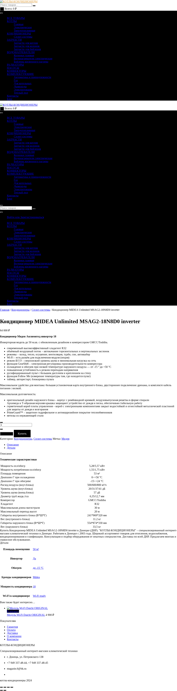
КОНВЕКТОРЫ (16, 70)
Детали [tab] (11, 447)
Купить (22, 433)
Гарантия (12, 626)
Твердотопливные (24, 30)
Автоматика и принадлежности (32, 77)
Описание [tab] (13, 444)
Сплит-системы (23, 36)
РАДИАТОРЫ (15, 64)
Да (34, 558)
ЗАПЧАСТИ (14, 39)
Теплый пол (21, 92)
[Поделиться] (8, 687)
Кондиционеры (20, 309)
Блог (9, 98)
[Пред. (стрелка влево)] (1, 690)
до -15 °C (38, 567)
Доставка (12, 633)
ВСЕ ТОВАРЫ (16, 18)
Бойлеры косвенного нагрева (31, 61)
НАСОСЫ (13, 67)
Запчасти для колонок (27, 46)
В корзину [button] (13, 611)
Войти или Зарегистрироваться (25, 217)
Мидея (65, 438)
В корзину (6, 433)
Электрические (23, 27)
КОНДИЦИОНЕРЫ (19, 33)
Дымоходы (20, 86)
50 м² (36, 549)
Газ (16, 80)
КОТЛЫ (12, 21)
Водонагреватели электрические (33, 58)
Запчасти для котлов (26, 42)
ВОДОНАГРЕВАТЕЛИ (21, 52)
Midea (36, 577)
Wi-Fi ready (39, 595)
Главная (4, 309)
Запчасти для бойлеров (27, 49)
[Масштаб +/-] (1, 687)
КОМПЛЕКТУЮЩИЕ (20, 74)
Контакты (12, 95)
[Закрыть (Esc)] (11, 687)
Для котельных (22, 83)
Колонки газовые (24, 55)
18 (34, 586)
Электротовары (23, 89)
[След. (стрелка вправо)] (4, 690)
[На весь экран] (4, 687)
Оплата (11, 629)
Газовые (19, 24)
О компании (14, 636)
